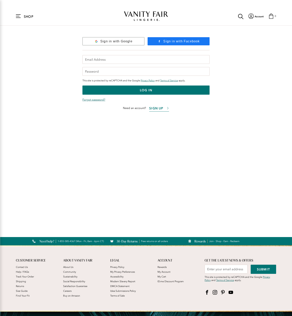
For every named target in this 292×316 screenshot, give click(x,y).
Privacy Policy (148, 80)
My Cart (162, 276)
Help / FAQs (22, 271)
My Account (164, 271)
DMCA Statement (120, 286)
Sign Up (156, 108)
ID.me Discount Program (171, 281)
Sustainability (70, 276)
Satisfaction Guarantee (75, 286)
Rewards (162, 267)
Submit (263, 269)
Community (69, 271)
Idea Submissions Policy (123, 291)
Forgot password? (93, 99)
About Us (68, 267)
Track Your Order (25, 276)
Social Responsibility (74, 281)
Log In (146, 90)
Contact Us (22, 267)
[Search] (241, 16)
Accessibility (117, 276)
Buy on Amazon (71, 295)
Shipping (21, 281)
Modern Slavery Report (122, 281)
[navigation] (256, 16)
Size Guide (22, 291)
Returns (20, 286)
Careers (67, 291)
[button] (272, 16)
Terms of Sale (117, 295)
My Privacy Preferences (122, 271)
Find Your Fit (23, 295)
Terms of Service (169, 80)
